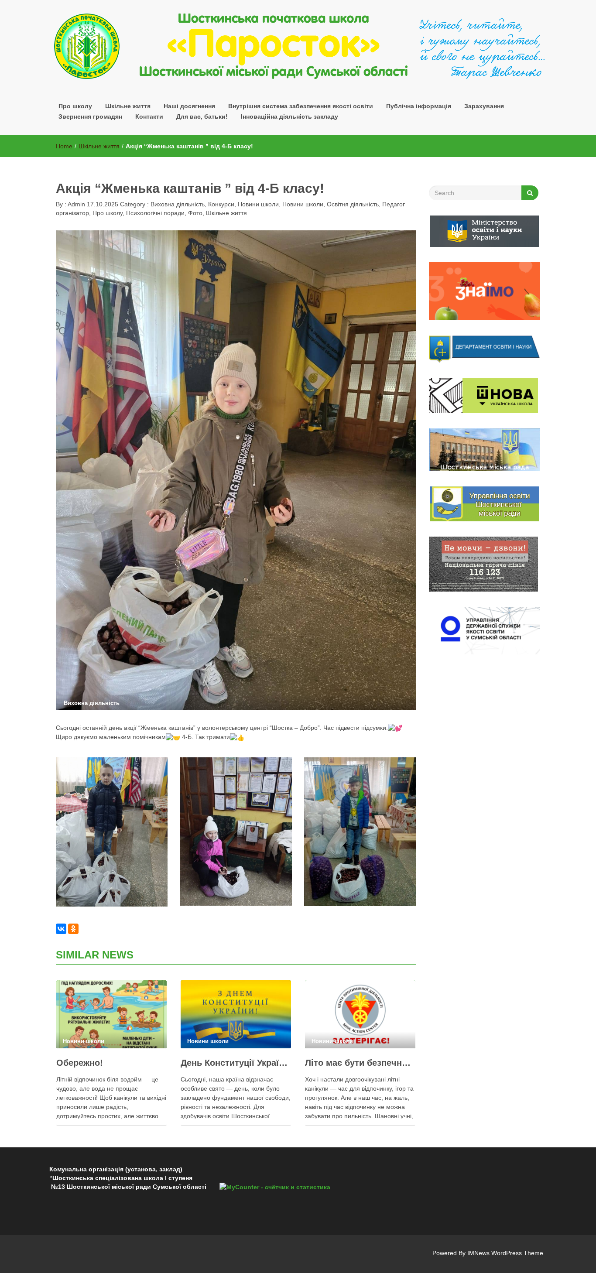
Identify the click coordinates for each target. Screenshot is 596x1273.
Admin (75, 204)
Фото (195, 212)
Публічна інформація (418, 106)
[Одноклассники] (73, 929)
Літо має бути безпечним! (360, 1063)
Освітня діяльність (353, 204)
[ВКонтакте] (61, 929)
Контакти (149, 116)
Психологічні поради (155, 212)
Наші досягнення (189, 106)
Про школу (107, 212)
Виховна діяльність (178, 204)
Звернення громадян (90, 116)
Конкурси (221, 204)
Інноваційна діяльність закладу (289, 116)
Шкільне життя (128, 106)
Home (64, 146)
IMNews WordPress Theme (505, 1252)
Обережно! (79, 1063)
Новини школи (258, 204)
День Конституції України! (236, 1063)
